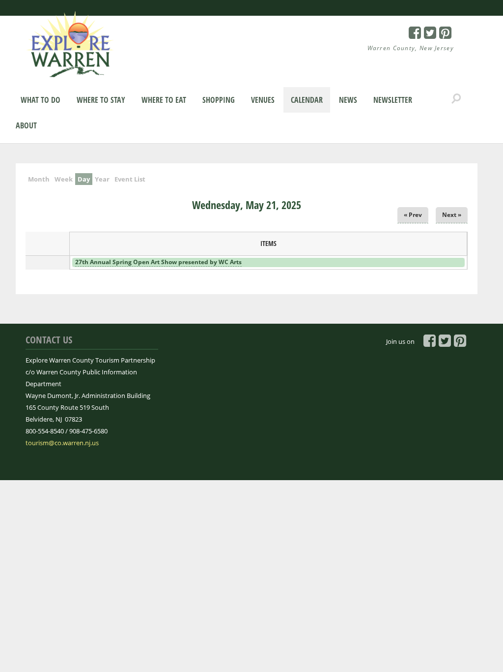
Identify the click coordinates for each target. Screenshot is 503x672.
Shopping (218, 99)
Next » (451, 215)
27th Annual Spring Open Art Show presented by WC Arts (158, 262)
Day (85, 179)
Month (39, 179)
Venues (263, 99)
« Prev (413, 215)
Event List (129, 179)
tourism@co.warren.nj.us (62, 442)
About (26, 125)
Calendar (307, 99)
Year (102, 179)
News (348, 99)
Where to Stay (101, 99)
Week (64, 179)
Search (456, 99)
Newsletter (392, 99)
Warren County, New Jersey (410, 48)
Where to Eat (163, 99)
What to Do (40, 99)
